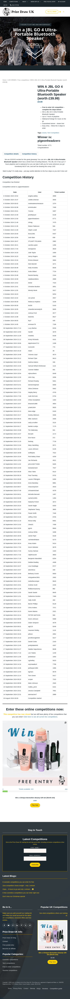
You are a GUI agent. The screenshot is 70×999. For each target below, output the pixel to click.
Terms (10, 988)
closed (44, 133)
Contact (5, 941)
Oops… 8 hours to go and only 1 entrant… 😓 (18, 889)
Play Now (35, 805)
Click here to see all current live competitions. (41, 717)
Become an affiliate (9, 948)
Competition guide (56, 988)
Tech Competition (53, 133)
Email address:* (35, 855)
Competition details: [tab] (11, 154)
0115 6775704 (15, 5)
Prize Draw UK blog (9, 938)
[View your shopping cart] (60, 11)
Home (5, 1)
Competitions (13, 1)
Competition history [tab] (29, 154)
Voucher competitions (10, 970)
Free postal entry (49, 1)
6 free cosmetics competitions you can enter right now (21, 893)
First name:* (35, 847)
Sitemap (32, 988)
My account (61, 1)
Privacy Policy (17, 988)
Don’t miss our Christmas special (14, 896)
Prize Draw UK (22, 12)
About (24, 1)
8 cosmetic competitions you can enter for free (18, 882)
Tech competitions (9, 963)
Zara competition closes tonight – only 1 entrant (19, 885)
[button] (63, 11)
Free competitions (23, 80)
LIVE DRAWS (12, 80)
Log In (5, 5)
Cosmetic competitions (10, 959)
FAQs (39, 988)
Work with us (35, 1)
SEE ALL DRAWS (52, 11)
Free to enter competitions (11, 967)
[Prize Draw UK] (7, 12)
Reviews (45, 988)
